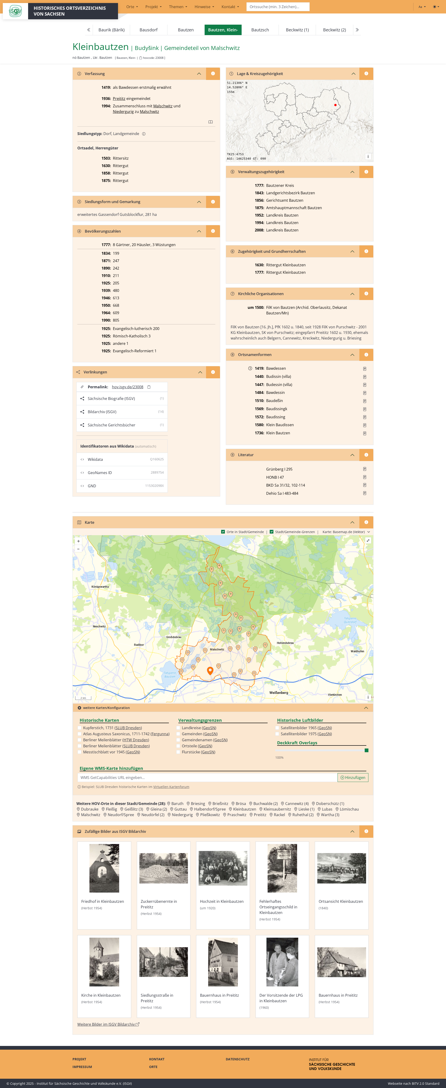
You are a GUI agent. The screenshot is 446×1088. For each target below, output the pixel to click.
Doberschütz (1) (330, 803)
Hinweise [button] (203, 6)
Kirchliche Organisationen (261, 293)
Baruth (177, 803)
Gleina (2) (159, 809)
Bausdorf (148, 30)
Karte (89, 522)
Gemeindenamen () (205, 739)
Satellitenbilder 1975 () (306, 733)
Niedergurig (123, 111)
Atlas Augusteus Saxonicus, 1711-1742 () (126, 733)
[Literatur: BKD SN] (365, 485)
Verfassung (95, 73)
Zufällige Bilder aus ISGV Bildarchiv (115, 831)
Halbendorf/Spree (210, 809)
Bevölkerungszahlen (103, 231)
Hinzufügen (354, 777)
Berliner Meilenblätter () (116, 739)
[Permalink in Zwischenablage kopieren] (149, 387)
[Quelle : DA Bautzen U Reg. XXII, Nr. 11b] (365, 385)
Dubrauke (89, 809)
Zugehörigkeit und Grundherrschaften (272, 251)
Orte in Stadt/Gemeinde (245, 532)
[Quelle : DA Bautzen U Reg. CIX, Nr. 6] (365, 409)
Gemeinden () (200, 733)
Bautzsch (260, 30)
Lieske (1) (306, 809)
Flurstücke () (198, 752)
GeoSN (133, 752)
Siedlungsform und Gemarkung (112, 201)
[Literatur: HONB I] (365, 477)
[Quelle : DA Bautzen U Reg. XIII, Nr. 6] (365, 401)
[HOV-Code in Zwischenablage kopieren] (140, 58)
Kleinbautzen (244, 809)
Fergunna (160, 733)
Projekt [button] (152, 6)
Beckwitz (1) (297, 30)
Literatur (246, 454)
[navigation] (223, 30)
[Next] (357, 30)
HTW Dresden (136, 739)
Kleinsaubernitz (277, 809)
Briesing (198, 803)
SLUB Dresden (128, 727)
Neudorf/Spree (121, 814)
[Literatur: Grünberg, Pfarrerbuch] (365, 469)
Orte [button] (130, 6)
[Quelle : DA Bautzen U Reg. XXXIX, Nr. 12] (365, 377)
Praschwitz (236, 814)
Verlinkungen (95, 372)
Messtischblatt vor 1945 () (111, 752)
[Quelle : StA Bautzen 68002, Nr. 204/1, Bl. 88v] (365, 369)
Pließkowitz (210, 814)
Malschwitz (225, 48)
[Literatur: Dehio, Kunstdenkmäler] (365, 493)
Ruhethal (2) (303, 814)
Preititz (119, 98)
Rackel (279, 814)
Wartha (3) (330, 814)
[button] (365, 368)
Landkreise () (199, 727)
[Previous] (89, 30)
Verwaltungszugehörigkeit (261, 171)
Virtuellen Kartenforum (171, 787)
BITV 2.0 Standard (425, 1083)
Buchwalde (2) (265, 803)
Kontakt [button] (229, 6)
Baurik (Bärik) (111, 30)
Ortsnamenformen (255, 354)
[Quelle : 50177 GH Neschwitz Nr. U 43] (365, 433)
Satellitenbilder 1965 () (306, 727)
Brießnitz (220, 803)
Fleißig (111, 809)
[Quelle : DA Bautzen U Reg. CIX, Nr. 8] (365, 417)
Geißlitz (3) (134, 809)
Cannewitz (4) (297, 803)
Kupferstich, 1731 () (112, 727)
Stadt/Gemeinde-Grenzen (295, 532)
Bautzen (186, 30)
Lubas (327, 809)
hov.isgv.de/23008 (127, 386)
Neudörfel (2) (152, 814)
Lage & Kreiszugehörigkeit (260, 73)
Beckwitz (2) (334, 30)
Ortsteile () (197, 745)
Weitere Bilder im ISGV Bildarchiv (106, 1024)
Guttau (180, 809)
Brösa (241, 803)
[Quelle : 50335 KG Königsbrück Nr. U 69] (365, 425)
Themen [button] (176, 6)
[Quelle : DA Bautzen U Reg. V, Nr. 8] (365, 393)
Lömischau (349, 809)
